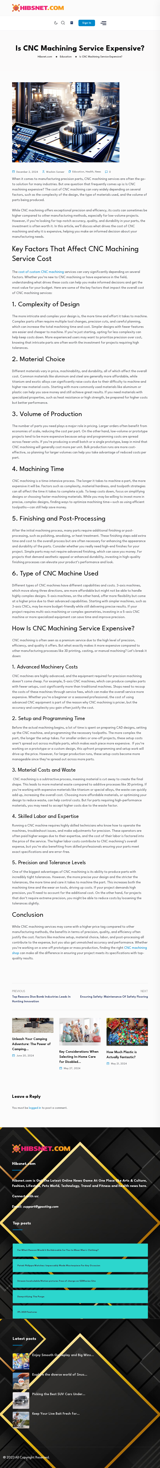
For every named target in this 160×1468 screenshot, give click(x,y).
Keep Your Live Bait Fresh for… (56, 1413)
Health (89, 172)
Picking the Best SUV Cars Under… (58, 1394)
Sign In (86, 23)
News (98, 172)
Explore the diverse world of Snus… (59, 1374)
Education (78, 172)
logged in (35, 1108)
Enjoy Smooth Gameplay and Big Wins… (63, 1355)
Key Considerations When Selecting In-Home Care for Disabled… (33, 1057)
